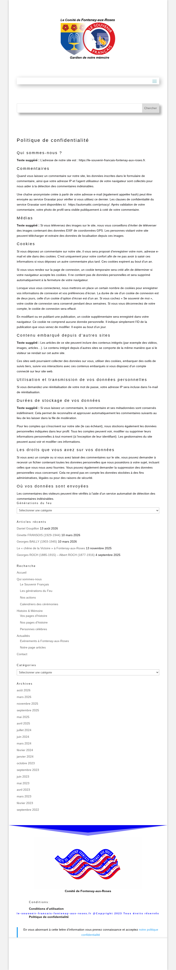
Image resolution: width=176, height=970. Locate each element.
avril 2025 (23, 723)
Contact (22, 654)
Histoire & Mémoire (30, 611)
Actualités (23, 635)
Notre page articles (33, 647)
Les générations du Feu (36, 591)
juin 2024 (23, 736)
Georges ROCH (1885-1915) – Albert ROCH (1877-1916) (56, 555)
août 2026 (23, 690)
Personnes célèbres (33, 629)
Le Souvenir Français (34, 584)
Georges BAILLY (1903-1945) (37, 541)
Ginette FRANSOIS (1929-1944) (39, 535)
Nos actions (28, 597)
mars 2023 (24, 796)
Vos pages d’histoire (33, 615)
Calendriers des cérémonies (39, 604)
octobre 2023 (26, 763)
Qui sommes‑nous (29, 579)
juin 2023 (23, 776)
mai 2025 (23, 717)
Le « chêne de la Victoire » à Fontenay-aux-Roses (51, 548)
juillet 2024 (24, 730)
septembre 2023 (28, 770)
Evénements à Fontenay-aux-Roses (44, 641)
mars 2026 (24, 697)
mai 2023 (23, 783)
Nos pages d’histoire (34, 622)
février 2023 (25, 803)
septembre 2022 (28, 809)
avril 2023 (23, 789)
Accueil (21, 572)
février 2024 (25, 750)
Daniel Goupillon (28, 528)
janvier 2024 (25, 756)
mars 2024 (24, 743)
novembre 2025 (27, 703)
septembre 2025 (28, 710)
